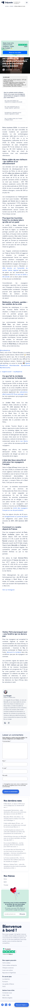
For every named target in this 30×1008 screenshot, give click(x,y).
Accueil (7, 6)
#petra (27, 363)
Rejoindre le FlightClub (9, 972)
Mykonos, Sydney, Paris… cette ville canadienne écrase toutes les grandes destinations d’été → (15, 866)
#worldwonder (14, 365)
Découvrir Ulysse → (21, 1005)
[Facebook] (8, 722)
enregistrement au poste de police (16, 516)
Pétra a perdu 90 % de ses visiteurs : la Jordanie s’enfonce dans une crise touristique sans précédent (14, 61)
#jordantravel (25, 365)
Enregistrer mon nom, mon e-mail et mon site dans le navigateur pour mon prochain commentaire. (14, 785)
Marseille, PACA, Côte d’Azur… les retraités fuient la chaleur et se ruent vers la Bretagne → (14, 818)
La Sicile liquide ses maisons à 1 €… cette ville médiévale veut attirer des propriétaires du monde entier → (14, 831)
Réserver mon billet (15, 52)
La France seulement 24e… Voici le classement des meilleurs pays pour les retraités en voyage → (14, 859)
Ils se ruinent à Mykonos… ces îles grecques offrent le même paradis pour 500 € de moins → (14, 844)
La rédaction (6, 979)
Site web (4, 775)
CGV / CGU (5, 995)
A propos (5, 981)
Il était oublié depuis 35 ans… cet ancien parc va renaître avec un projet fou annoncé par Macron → (15, 825)
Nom (4, 761)
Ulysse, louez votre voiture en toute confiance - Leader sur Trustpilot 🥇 (8, 45)
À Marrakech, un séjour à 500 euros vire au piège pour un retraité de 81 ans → (14, 805)
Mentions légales (7, 998)
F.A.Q (3, 986)
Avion (5, 879)
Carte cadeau (6, 963)
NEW (5, 882)
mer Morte (24, 441)
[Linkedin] (5, 722)
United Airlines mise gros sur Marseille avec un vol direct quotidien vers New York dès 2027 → (15, 838)
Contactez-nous (7, 993)
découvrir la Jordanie (14, 652)
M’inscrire (22, 914)
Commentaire (6, 741)
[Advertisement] (15, 23)
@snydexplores (5, 350)
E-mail (4, 768)
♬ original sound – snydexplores (11, 371)
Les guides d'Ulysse (8, 984)
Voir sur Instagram (8, 590)
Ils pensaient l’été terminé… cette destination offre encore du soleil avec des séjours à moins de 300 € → (15, 812)
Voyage (11, 6)
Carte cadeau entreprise (9, 965)
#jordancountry (5, 367)
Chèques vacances (8, 968)
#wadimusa (4, 365)
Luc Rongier (8, 695)
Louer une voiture (7, 970)
